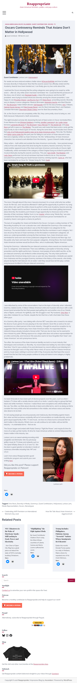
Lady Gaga (8, 155)
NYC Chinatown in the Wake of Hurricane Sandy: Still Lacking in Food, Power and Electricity (12, 535)
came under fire (18, 134)
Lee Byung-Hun (33, 100)
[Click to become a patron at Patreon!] (14, 477)
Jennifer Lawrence (47, 122)
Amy (64, 105)
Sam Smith (51, 153)
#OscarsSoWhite (48, 81)
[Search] (72, 12)
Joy (56, 122)
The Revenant (12, 105)
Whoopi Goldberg (26, 122)
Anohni (41, 214)
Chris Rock (12, 504)
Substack (55, 674)
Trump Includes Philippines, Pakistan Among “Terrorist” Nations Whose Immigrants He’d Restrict (63, 535)
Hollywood (57, 504)
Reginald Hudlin (31, 95)
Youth (48, 160)
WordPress (68, 680)
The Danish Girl (56, 125)
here (11, 461)
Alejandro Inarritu (51, 102)
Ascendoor (49, 680)
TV (55, 24)
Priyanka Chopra (20, 100)
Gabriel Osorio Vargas (12, 107)
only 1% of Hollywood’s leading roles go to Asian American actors (31, 132)
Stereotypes (29, 506)
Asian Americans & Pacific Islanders (18, 24)
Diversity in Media (23, 504)
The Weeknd (60, 153)
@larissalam (32, 77)
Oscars (21, 506)
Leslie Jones (62, 122)
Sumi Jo (61, 158)
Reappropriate (38, 4)
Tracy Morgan (42, 125)
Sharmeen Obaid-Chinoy (28, 110)
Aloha (9, 134)
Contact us (6, 590)
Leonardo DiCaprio (18, 125)
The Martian (26, 127)
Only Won (64, 313)
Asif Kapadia (38, 105)
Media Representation (10, 506)
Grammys (34, 504)
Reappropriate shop (40, 664)
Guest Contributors (39, 24)
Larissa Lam (66, 504)
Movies (50, 24)
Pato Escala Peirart (31, 107)
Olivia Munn (47, 100)
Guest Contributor (12, 36)
